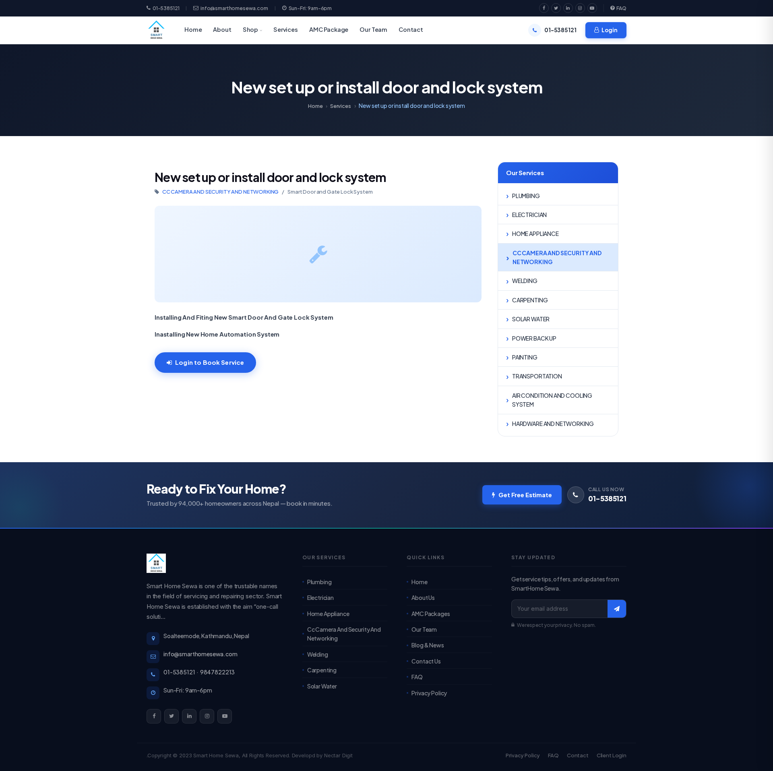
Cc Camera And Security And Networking (344, 634)
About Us (423, 597)
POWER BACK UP (534, 338)
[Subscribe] (617, 609)
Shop (250, 29)
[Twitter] (556, 8)
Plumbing (319, 581)
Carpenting (322, 670)
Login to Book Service (209, 362)
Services (285, 29)
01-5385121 (166, 8)
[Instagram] (580, 8)
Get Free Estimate (525, 494)
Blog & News (427, 645)
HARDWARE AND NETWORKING (553, 423)
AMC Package (328, 29)
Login (609, 30)
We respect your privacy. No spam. (556, 625)
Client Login (611, 755)
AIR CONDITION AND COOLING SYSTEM (552, 400)
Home (193, 29)
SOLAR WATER (531, 318)
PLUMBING (526, 195)
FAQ (621, 8)
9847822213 (217, 672)
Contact (411, 29)
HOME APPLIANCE (535, 233)
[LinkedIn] (568, 8)
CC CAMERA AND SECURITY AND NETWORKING (220, 191)
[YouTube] (592, 8)
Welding (317, 654)
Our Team (373, 29)
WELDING (524, 280)
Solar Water (322, 686)
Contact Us (426, 661)
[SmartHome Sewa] (215, 563)
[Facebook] (544, 8)
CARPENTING (530, 300)
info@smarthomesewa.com (234, 8)
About (222, 29)
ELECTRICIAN (529, 214)
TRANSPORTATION (537, 376)
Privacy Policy (429, 693)
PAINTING (524, 357)
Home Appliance (328, 613)
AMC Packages (430, 613)
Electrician (320, 597)
